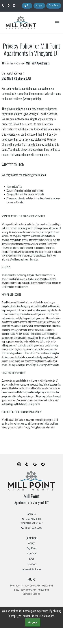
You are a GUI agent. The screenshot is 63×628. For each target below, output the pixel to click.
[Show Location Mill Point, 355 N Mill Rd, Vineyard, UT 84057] (8, 5)
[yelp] (27, 464)
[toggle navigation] (57, 22)
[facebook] (43, 464)
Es (28, 5)
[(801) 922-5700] (3, 5)
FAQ (31, 559)
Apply (39, 5)
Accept (32, 622)
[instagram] (19, 464)
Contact (31, 553)
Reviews (31, 564)
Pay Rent (54, 5)
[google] (35, 464)
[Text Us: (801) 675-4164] (14, 5)
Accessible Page (31, 569)
